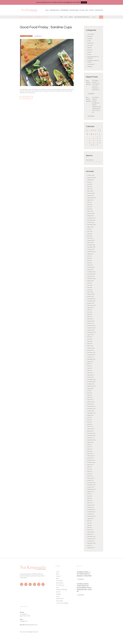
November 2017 (91, 354)
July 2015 (89, 417)
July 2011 (89, 520)
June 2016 (89, 393)
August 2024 (90, 200)
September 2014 (91, 440)
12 (87, 140)
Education (89, 38)
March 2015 (90, 426)
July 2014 (89, 444)
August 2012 (90, 491)
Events (58, 596)
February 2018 (91, 348)
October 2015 (90, 410)
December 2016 (91, 379)
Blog (57, 578)
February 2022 (91, 240)
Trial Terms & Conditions (62, 603)
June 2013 (89, 469)
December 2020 (91, 271)
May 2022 (89, 233)
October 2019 (90, 303)
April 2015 (89, 424)
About (47, 10)
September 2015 (91, 413)
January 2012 (90, 507)
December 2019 (91, 298)
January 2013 (90, 480)
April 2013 (89, 473)
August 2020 (90, 280)
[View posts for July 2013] (87, 130)
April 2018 (89, 343)
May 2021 (89, 260)
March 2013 (90, 476)
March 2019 (90, 319)
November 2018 (91, 327)
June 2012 (89, 496)
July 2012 (89, 493)
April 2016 (89, 397)
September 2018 (91, 332)
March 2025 (90, 191)
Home (61, 17)
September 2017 (91, 359)
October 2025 (90, 175)
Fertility (89, 41)
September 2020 (91, 278)
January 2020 (90, 296)
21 (91, 142)
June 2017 (89, 366)
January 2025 (90, 195)
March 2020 (90, 292)
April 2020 (89, 289)
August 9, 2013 (26, 36)
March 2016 (90, 399)
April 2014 (89, 451)
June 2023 (89, 204)
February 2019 (91, 321)
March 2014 (90, 453)
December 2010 (91, 536)
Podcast (58, 576)
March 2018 (90, 345)
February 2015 (91, 428)
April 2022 (89, 236)
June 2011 (89, 523)
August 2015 (90, 415)
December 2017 (91, 352)
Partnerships (59, 580)
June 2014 (89, 446)
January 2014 (90, 458)
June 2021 (89, 258)
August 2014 (90, 442)
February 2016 (91, 402)
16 (95, 140)
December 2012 (91, 482)
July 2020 (89, 283)
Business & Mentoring (61, 589)
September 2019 (91, 305)
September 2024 (91, 197)
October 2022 (90, 222)
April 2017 (89, 370)
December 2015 (91, 406)
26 (87, 145)
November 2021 (91, 247)
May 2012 (89, 498)
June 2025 (89, 184)
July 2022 (89, 229)
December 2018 (91, 325)
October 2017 (90, 357)
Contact (91, 10)
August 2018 (90, 334)
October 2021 (90, 249)
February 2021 (91, 267)
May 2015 (89, 422)
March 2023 (90, 211)
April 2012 (89, 500)
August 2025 (90, 179)
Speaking (58, 594)
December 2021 (91, 245)
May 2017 (89, 368)
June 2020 (89, 285)
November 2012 (91, 484)
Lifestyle (89, 47)
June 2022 (89, 231)
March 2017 (90, 372)
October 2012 (90, 487)
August (70, 17)
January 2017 (90, 377)
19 (87, 142)
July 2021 (89, 256)
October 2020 (90, 276)
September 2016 (91, 386)
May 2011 (89, 525)
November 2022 (91, 220)
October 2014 (90, 437)
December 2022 (91, 218)
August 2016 (90, 388)
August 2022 (90, 227)
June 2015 (89, 419)
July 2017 (89, 363)
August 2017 (90, 361)
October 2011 (90, 514)
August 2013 (90, 464)
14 (91, 140)
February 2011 (91, 532)
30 (95, 145)
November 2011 (91, 511)
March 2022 (90, 238)
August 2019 (90, 307)
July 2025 (89, 182)
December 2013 (91, 460)
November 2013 (91, 462)
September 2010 (91, 543)
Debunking (89, 36)
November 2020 (91, 274)
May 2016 (89, 395)
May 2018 (89, 341)
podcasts (89, 52)
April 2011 (89, 527)
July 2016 (89, 390)
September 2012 (91, 489)
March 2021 (90, 265)
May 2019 (89, 314)
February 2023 (91, 213)
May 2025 (89, 186)
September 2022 (91, 224)
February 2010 (91, 547)
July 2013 (89, 467)
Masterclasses (74, 10)
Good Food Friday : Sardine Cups (46, 27)
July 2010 (89, 545)
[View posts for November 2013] (100, 130)
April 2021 (89, 262)
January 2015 (90, 431)
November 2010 (91, 538)
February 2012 (91, 505)
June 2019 (89, 312)
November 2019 (91, 301)
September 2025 (91, 177)
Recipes (89, 54)
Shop (86, 10)
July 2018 (89, 336)
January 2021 (90, 269)
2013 (66, 17)
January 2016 (90, 404)
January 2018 (90, 350)
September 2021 (91, 251)
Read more (26, 97)
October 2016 (90, 384)
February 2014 (91, 455)
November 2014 (91, 435)
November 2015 (91, 408)
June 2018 (89, 339)
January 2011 (90, 534)
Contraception (90, 34)
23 (95, 142)
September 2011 (91, 516)
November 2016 (91, 381)
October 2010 (90, 541)
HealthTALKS (90, 43)
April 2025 (89, 188)
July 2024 (89, 202)
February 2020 (91, 294)
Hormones (90, 45)
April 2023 (89, 209)
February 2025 (91, 193)
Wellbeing (89, 66)
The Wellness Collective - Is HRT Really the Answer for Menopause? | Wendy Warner (84, 573)
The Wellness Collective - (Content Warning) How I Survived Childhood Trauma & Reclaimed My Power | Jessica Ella (84, 587)
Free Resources (54, 10)
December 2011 (91, 509)
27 (89, 145)
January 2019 (90, 323)
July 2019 (89, 310)
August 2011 (90, 518)
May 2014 (89, 449)
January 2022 (90, 242)
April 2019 (89, 316)
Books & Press (59, 598)
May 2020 (89, 287)
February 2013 (91, 478)
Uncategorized (91, 64)
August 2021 (90, 253)
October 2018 (90, 330)
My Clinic (81, 10)
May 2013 (89, 471)
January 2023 (90, 215)
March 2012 (90, 502)
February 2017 (91, 375)
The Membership (64, 10)
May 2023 (89, 206)
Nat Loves (89, 49)
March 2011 (90, 529)
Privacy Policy (59, 600)
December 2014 (91, 433)
